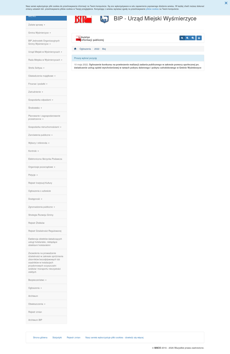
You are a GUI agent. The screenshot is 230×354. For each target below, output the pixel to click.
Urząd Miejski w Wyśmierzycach (44, 51)
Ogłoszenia (34, 287)
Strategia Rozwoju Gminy (40, 214)
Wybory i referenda (38, 142)
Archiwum (33, 295)
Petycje (32, 174)
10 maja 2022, (137, 66)
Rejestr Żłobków (36, 222)
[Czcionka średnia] (187, 38)
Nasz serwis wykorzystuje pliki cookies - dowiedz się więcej (114, 337)
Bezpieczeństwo (36, 279)
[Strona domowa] (75, 48)
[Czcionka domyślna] (182, 38)
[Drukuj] (199, 38)
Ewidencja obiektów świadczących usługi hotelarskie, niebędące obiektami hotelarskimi (45, 242)
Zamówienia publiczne (39, 134)
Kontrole (32, 150)
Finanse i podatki (37, 83)
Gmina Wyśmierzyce (38, 32)
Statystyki (57, 337)
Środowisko (34, 107)
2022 (96, 48)
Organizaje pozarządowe (41, 166)
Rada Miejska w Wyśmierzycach (44, 59)
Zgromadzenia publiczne (40, 206)
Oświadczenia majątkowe (41, 75)
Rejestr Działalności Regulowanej (44, 230)
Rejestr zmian (35, 311)
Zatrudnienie (34, 91)
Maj (104, 48)
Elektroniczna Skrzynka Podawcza (45, 158)
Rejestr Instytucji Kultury (40, 182)
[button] (226, 3)
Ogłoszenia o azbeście (39, 190)
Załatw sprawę (35, 24)
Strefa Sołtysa (35, 67)
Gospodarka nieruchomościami (44, 126)
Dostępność (34, 198)
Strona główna (40, 337)
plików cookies (152, 9)
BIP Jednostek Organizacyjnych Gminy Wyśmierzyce (44, 42)
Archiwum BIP (35, 319)
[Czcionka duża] (193, 38)
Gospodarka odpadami (40, 99)
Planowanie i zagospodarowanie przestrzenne (44, 117)
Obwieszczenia (36, 303)
